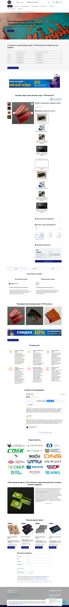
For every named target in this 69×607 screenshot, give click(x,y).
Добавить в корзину (48, 261)
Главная (8, 11)
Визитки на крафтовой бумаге (12, 537)
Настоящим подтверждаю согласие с (32, 579)
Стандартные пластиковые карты (55, 537)
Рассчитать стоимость (13, 67)
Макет (53, 268)
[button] (53, 2)
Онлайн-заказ (11, 547)
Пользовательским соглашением (40, 579)
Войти (57, 2)
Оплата (16, 268)
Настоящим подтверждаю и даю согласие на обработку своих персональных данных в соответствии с (33, 577)
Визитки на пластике (25, 536)
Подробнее (20, 604)
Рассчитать (10, 31)
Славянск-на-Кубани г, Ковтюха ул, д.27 (55, 596)
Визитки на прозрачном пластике (40, 537)
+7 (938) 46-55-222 (32, 2)
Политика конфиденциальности (13, 594)
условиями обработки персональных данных (36, 578)
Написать (34, 581)
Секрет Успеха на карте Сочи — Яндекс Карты (45, 434)
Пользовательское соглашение (13, 595)
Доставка (34, 268)
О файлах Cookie (10, 597)
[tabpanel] (34, 81)
